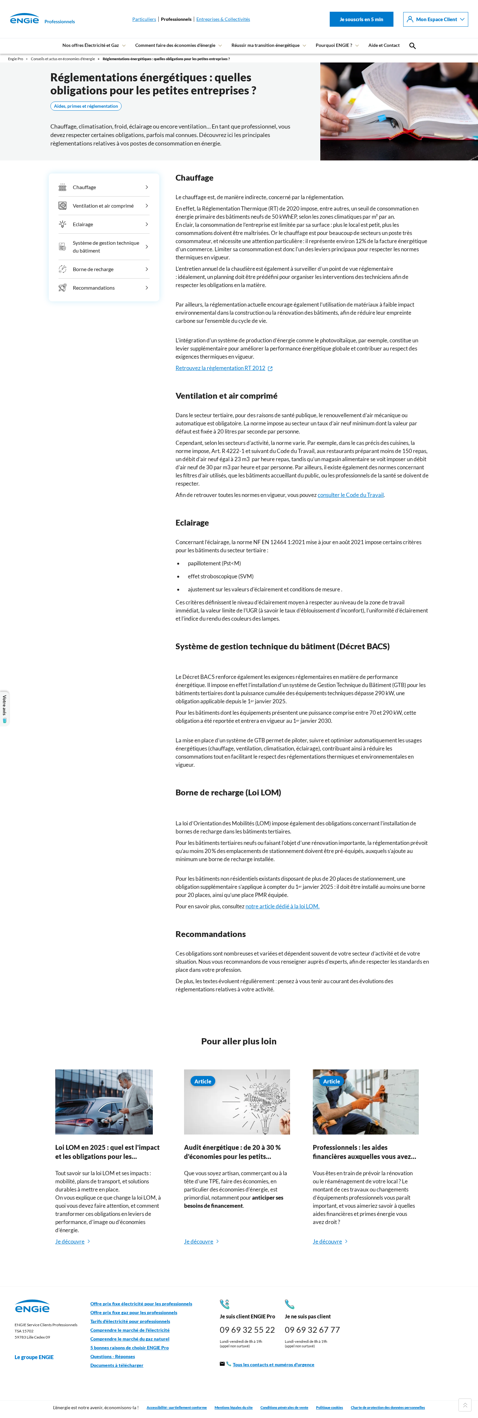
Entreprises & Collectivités (223, 19)
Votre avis (4, 705)
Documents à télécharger (116, 1365)
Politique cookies (329, 1407)
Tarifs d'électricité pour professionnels (130, 1321)
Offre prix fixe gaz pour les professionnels (133, 1312)
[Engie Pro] (34, 19)
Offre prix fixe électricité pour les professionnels (141, 1303)
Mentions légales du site (234, 1407)
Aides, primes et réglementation (86, 106)
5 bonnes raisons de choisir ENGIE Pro (129, 1347)
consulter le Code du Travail (351, 494)
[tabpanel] (108, 1166)
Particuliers (144, 19)
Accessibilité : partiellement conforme (177, 1407)
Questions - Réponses (112, 1356)
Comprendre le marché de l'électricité (130, 1330)
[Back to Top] (464, 1404)
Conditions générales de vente (284, 1407)
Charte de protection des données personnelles (388, 1407)
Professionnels (176, 19)
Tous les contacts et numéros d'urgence (273, 1364)
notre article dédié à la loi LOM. (283, 906)
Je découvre (70, 1241)
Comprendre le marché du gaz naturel (129, 1339)
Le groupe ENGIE (34, 1357)
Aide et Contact (384, 45)
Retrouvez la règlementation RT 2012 (220, 368)
